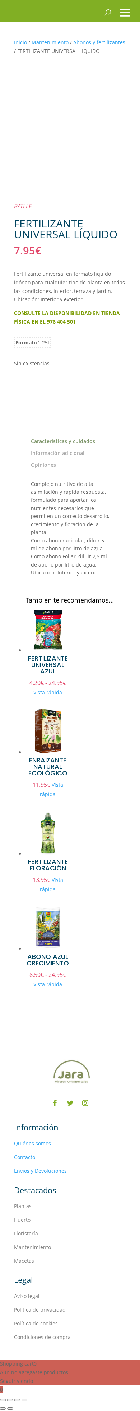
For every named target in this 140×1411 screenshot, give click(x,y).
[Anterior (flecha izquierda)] (3, 1408)
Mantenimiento (50, 42)
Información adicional (57, 453)
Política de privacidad (40, 1309)
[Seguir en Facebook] (55, 1103)
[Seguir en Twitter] (70, 1103)
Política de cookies (36, 1323)
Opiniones (43, 464)
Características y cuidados (63, 441)
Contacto (24, 1157)
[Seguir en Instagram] (85, 1103)
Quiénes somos (32, 1143)
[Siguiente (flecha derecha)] (10, 1408)
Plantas (23, 1206)
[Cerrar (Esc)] (24, 1400)
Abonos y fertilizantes (99, 42)
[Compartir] (17, 1400)
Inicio (20, 42)
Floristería (26, 1233)
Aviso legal (26, 1296)
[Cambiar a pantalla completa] (10, 1400)
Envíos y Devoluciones (40, 1170)
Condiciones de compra (42, 1337)
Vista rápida (47, 692)
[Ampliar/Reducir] (3, 1400)
